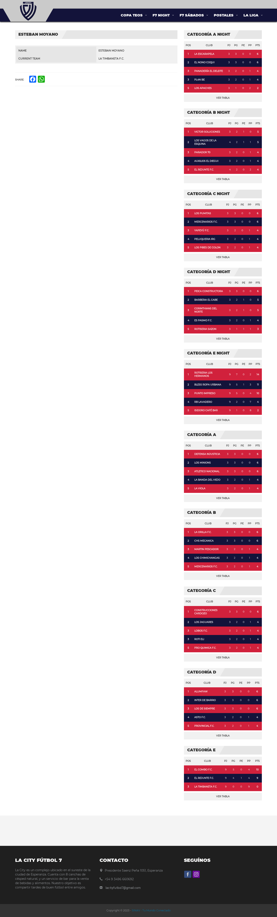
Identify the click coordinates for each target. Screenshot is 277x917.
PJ (228, 45)
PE (243, 45)
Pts (257, 45)
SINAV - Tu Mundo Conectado (151, 910)
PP (250, 45)
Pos (188, 45)
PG (236, 45)
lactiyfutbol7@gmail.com (123, 888)
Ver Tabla (223, 97)
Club (209, 45)
